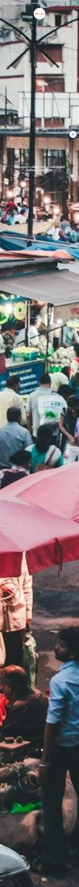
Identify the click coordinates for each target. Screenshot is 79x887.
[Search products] (73, 134)
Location (23, 3)
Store (5, 3)
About (13, 3)
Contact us (34, 3)
